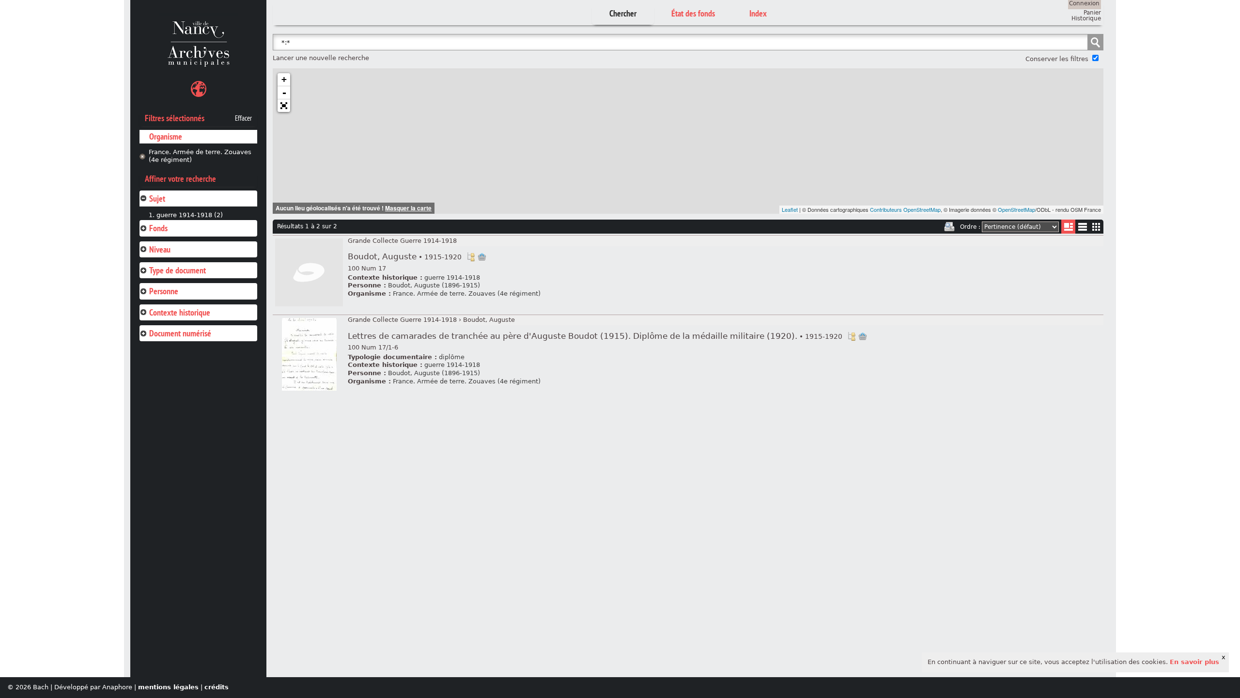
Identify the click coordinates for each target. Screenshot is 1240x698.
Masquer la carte (408, 208)
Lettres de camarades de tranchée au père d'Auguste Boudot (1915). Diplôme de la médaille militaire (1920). (595, 336)
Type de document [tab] (177, 270)
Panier (1092, 12)
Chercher (622, 13)
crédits (216, 687)
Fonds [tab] (158, 228)
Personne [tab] (163, 291)
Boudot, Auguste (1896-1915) (434, 285)
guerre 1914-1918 (452, 277)
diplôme (452, 357)
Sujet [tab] (157, 198)
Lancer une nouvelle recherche (321, 58)
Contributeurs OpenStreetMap (905, 209)
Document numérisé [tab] (180, 333)
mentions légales (168, 687)
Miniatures (1096, 227)
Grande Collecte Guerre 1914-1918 (402, 240)
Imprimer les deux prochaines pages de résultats (949, 227)
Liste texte (1082, 228)
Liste (1068, 227)
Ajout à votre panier (482, 257)
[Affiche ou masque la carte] (198, 90)
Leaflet (790, 209)
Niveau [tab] (159, 249)
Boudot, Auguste (405, 256)
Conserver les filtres (1056, 59)
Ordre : (970, 226)
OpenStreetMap (1016, 209)
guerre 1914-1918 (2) (189, 215)
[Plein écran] (284, 105)
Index (758, 13)
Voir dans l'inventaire (470, 257)
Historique (1086, 18)
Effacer (243, 118)
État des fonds (693, 13)
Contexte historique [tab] (179, 312)
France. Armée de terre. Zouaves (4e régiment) (200, 156)
